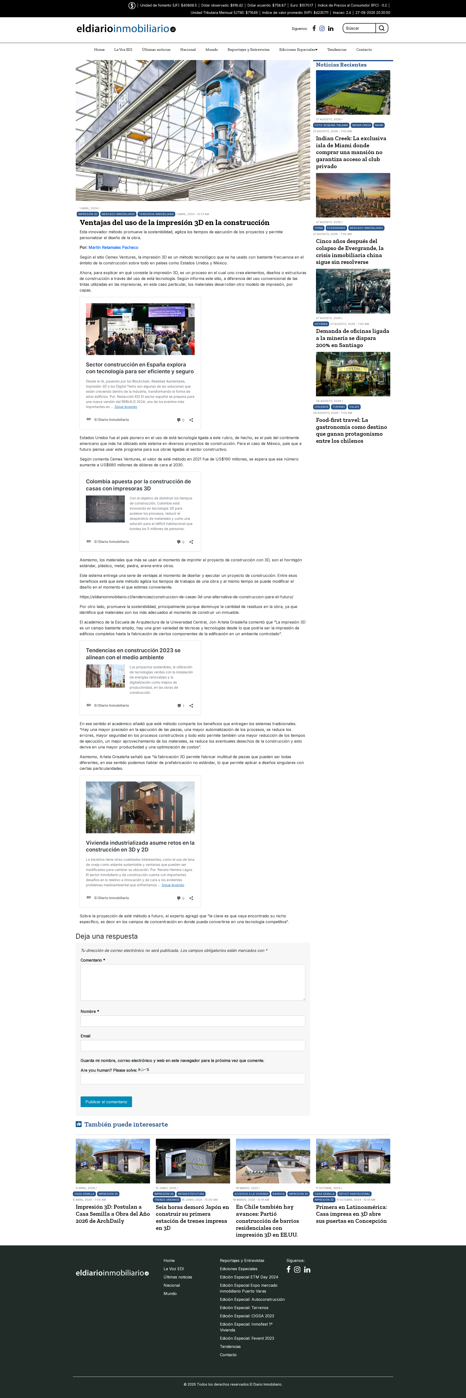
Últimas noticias (156, 49)
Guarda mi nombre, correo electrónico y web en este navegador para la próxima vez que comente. (172, 1060)
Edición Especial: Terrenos (244, 1307)
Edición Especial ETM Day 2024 (249, 1277)
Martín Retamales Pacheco (113, 247)
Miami (379, 125)
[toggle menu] (316, 49)
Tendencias (337, 49)
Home (99, 49)
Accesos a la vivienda (251, 1194)
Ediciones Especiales (297, 49)
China (319, 228)
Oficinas (321, 324)
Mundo (212, 49)
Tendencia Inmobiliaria (156, 214)
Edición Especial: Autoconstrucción (252, 1299)
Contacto (364, 49)
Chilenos (321, 406)
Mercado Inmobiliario (118, 214)
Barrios (279, 1194)
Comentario (93, 960)
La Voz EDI (123, 49)
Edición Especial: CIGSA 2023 (247, 1315)
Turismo (339, 406)
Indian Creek (361, 125)
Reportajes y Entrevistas (249, 49)
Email (85, 1035)
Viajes (354, 406)
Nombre (90, 1011)
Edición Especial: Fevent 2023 (247, 1338)
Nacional (188, 49)
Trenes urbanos (166, 1199)
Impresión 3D (88, 214)
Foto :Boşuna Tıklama (331, 125)
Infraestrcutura (191, 1194)
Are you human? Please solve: (109, 1070)
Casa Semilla (84, 1194)
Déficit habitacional (354, 1194)
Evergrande (336, 228)
